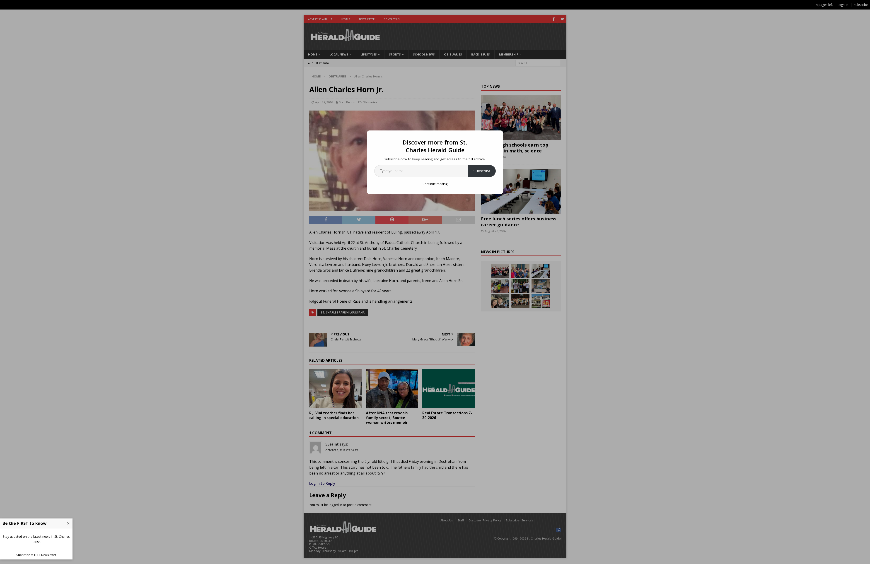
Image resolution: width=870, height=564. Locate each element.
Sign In (843, 4)
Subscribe (482, 171)
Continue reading (435, 184)
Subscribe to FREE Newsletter (36, 555)
